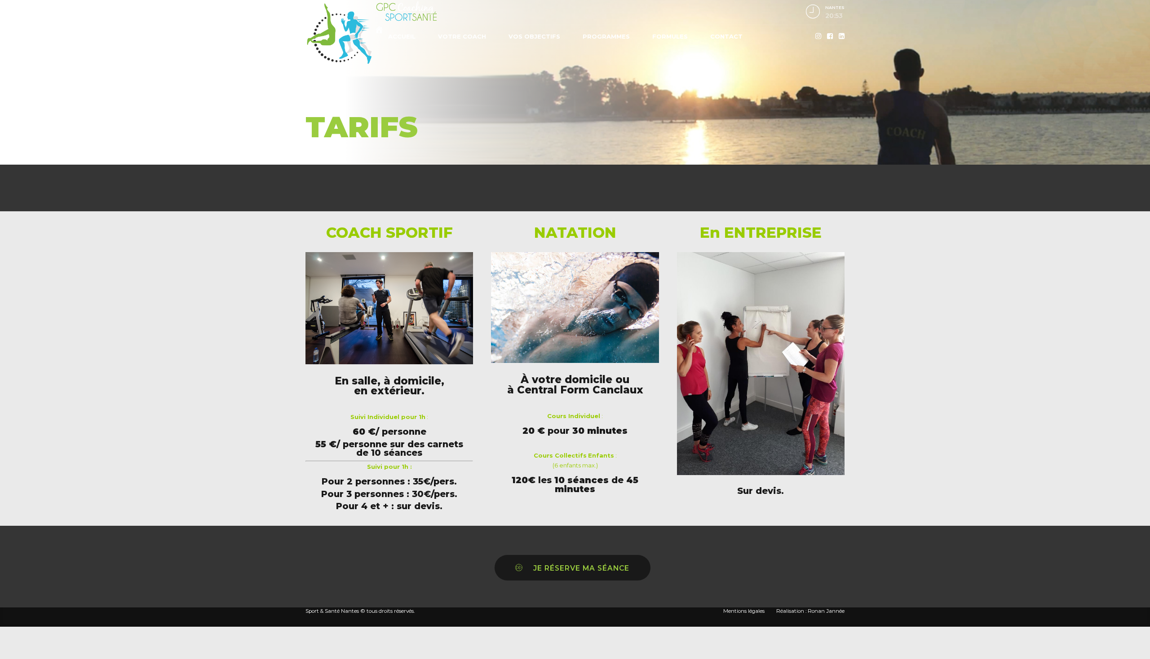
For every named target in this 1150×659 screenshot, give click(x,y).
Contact (726, 36)
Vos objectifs (534, 36)
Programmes (606, 36)
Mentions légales (744, 611)
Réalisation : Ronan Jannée (810, 611)
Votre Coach (462, 36)
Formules (670, 36)
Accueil (326, 97)
